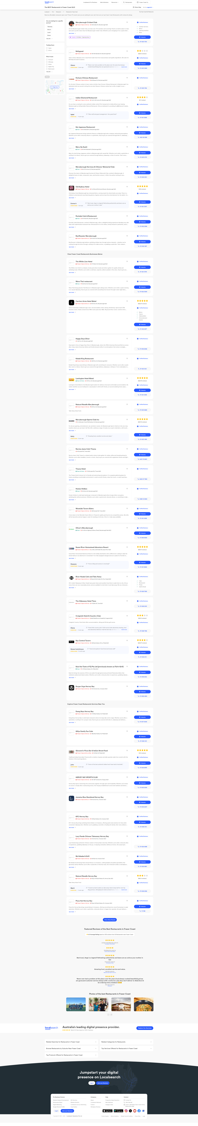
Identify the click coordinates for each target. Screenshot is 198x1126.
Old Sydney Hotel (110, 963)
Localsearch (47, 11)
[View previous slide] (108, 1014)
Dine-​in (49, 29)
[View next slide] (111, 1014)
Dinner (49, 35)
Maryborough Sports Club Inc (110, 972)
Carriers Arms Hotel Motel (109, 951)
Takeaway (49, 26)
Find (53, 11)
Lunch (49, 32)
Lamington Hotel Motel (110, 944)
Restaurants (58, 11)
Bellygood (110, 985)
